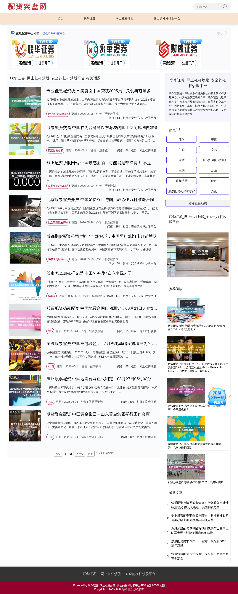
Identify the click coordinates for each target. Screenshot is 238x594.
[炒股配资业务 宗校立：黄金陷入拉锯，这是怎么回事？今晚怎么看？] (186, 390)
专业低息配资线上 (58, 113)
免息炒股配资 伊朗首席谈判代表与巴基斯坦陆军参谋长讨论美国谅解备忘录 (200, 530)
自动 (50, 331)
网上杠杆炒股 (125, 18)
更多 (221, 33)
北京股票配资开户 (58, 222)
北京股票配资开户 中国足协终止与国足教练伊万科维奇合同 (100, 199)
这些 (182, 160)
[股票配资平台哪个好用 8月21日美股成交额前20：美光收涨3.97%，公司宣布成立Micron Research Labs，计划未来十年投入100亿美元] (186, 348)
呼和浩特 (182, 181)
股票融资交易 (55, 150)
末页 (90, 453)
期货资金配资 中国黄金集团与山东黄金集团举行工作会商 (98, 414)
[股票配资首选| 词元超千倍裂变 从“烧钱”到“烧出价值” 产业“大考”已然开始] (186, 310)
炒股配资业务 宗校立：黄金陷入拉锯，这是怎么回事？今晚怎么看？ (197, 407)
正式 (50, 401)
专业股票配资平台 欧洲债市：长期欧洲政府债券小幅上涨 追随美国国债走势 (200, 517)
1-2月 (51, 366)
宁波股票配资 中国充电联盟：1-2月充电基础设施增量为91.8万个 (104, 343)
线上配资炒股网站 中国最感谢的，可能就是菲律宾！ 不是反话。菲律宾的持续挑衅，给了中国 (131, 162)
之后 (214, 170)
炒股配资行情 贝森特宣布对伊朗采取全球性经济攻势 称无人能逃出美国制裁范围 (200, 504)
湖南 (214, 191)
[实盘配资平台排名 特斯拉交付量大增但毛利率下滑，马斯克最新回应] (186, 428)
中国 (214, 139)
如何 (182, 139)
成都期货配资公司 (58, 259)
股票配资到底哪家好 (181, 191)
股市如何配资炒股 (214, 160)
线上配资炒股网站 (58, 185)
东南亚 (51, 296)
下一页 (80, 453)
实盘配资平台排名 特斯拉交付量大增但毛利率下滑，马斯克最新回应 (195, 445)
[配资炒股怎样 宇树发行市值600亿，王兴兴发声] (186, 466)
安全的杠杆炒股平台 (167, 18)
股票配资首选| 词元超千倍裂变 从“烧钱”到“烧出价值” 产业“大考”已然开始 (196, 327)
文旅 (214, 149)
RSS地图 (146, 585)
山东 (50, 437)
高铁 (182, 170)
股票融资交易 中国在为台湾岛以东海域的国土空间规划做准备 (102, 127)
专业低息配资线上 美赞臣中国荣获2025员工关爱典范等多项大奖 (104, 90)
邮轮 (214, 181)
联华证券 (90, 18)
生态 (182, 149)
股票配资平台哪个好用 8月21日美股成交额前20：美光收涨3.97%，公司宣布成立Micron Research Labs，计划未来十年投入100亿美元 (198, 367)
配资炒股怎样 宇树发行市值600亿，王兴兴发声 (195, 482)
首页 (61, 18)
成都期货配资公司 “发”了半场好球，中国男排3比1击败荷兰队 (101, 236)
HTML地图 (158, 585)
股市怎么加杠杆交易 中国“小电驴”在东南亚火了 (89, 273)
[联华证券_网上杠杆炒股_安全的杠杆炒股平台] (27, 6)
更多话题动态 (198, 203)
